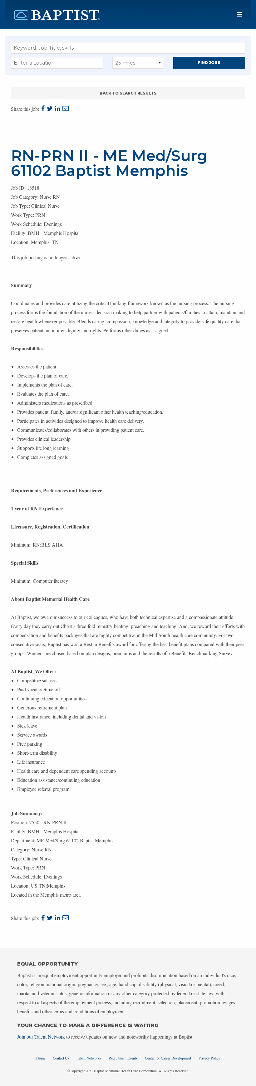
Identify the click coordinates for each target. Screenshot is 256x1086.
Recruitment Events (123, 1057)
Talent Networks (89, 1057)
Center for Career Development (168, 1057)
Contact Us (61, 1057)
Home (40, 1057)
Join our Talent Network (41, 1036)
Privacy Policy (209, 1057)
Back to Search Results (128, 93)
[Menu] (239, 14)
